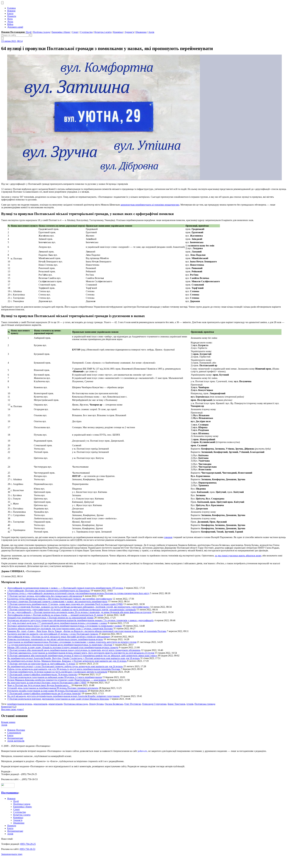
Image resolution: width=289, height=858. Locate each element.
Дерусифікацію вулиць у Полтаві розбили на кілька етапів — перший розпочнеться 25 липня (55, 615)
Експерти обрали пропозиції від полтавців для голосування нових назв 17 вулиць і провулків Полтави (60, 628)
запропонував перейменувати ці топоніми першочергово (149, 204)
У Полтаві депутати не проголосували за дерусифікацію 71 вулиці (41, 663)
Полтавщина (9, 792)
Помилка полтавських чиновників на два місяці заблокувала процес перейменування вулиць (55, 639)
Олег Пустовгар (132, 704)
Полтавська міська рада (76, 704)
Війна (10, 24)
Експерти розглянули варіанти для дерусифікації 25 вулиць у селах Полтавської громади (52, 634)
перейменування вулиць (19, 704)
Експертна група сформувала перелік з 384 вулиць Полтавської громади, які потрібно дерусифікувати (59, 598)
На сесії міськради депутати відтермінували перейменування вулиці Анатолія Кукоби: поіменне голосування (63, 696)
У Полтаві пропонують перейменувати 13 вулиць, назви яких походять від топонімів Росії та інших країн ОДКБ (65, 604)
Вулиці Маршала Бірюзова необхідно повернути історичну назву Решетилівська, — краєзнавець (56, 680)
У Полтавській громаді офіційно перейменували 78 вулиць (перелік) (42, 674)
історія (189, 704)
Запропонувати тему (11, 854)
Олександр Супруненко (154, 704)
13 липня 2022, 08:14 (12, 41)
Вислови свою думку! (12, 709)
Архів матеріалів (15, 741)
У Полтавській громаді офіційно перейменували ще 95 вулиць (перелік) (44, 693)
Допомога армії (15, 27)
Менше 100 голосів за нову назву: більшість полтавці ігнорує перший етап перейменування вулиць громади (62, 647)
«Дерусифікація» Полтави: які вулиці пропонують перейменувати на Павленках (48, 590)
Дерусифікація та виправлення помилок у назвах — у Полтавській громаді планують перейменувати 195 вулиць (65, 588)
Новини (11, 10)
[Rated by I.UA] (7, 787)
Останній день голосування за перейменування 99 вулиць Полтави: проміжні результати (52, 688)
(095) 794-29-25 (28, 844)
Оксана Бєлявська (114, 704)
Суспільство (86, 32)
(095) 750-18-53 (27, 849)
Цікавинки (141, 32)
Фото (10, 19)
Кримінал (118, 32)
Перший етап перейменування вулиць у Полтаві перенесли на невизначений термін (50, 617)
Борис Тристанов (176, 704)
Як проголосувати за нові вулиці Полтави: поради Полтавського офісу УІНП (46, 682)
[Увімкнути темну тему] (2, 2)
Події (28, 32)
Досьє (10, 21)
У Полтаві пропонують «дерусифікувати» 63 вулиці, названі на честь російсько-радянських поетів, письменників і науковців (71, 609)
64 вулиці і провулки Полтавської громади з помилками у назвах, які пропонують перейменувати (57, 601)
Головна (11, 8)
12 (14, 706)
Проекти (11, 16)
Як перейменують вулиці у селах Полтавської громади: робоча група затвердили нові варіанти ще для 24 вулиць (65, 666)
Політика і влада (41, 32)
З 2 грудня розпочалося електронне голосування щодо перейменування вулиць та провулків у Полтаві (59, 644)
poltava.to (142, 751)
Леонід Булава (96, 704)
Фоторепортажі (15, 738)
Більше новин (8, 722)
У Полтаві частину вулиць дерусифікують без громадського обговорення (44, 596)
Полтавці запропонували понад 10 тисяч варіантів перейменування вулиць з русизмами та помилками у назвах (64, 626)
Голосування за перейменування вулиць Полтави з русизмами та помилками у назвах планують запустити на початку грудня (71, 642)
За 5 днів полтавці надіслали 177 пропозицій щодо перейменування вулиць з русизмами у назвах (57, 623)
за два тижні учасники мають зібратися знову (238, 555)
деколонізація (40, 704)
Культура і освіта (103, 32)
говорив (168, 537)
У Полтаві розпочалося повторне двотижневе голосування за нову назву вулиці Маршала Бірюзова (58, 699)
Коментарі (6, 706)
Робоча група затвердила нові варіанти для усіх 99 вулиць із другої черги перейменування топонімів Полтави (63, 669)
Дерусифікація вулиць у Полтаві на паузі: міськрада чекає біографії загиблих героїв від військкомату (58, 636)
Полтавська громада (204, 704)
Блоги (10, 13)
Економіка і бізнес (61, 32)
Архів (151, 32)
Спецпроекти (14, 732)
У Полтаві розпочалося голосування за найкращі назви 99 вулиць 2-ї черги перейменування (54, 677)
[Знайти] (31, 35)
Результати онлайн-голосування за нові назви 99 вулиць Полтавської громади (47, 690)
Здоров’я (129, 32)
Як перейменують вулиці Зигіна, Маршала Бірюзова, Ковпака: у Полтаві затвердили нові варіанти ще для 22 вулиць (67, 661)
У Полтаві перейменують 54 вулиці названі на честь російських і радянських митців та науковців (57, 672)
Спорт (75, 32)
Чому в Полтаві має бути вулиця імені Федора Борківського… (39, 685)
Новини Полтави (16, 730)
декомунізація (55, 704)
